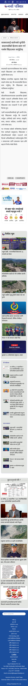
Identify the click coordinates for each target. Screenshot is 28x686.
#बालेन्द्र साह (10, 178)
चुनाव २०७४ (14, 634)
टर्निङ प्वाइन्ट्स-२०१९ (14, 652)
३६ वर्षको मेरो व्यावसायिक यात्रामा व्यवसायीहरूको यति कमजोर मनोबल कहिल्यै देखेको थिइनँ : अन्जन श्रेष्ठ (17, 393)
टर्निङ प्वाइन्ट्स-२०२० (14, 650)
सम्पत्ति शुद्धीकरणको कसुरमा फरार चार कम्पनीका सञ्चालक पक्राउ (17, 415)
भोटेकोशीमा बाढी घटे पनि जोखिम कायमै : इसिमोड (14, 275)
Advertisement (14, 657)
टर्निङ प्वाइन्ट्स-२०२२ (14, 645)
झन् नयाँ (14, 622)
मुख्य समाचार (5, 14)
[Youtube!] (20, 2)
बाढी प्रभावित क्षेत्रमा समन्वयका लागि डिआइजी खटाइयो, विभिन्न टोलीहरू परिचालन (12, 318)
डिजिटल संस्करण (14, 38)
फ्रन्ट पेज (13, 14)
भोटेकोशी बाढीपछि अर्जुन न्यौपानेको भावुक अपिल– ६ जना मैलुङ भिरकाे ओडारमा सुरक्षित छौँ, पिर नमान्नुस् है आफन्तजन (17, 405)
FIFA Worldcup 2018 (14, 636)
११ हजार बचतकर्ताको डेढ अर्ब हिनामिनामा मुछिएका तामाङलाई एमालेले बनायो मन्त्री (13, 582)
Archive (14, 662)
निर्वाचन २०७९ (14, 627)
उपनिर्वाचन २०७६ (14, 624)
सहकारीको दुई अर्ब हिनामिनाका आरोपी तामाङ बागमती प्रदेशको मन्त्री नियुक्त (12, 521)
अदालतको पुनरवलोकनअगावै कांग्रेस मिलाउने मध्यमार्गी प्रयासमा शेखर (11, 603)
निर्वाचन (14, 629)
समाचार (20, 14)
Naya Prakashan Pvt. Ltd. (14, 664)
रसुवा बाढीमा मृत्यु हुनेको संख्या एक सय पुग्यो (13, 296)
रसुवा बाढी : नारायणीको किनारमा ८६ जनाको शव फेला (12, 253)
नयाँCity (14, 620)
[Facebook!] (17, 2)
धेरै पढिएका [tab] (6, 363)
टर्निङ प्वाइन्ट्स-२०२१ (14, 648)
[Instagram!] (23, 2)
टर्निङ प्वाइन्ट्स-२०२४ (14, 643)
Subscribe (14, 659)
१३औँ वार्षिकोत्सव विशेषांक (14, 638)
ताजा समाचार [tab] (6, 423)
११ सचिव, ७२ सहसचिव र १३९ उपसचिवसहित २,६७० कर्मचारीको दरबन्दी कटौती (17, 369)
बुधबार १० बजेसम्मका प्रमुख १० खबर (12, 355)
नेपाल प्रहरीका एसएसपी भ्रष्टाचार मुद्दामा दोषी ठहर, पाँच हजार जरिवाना (13, 561)
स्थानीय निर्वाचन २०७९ (14, 631)
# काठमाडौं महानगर (20, 178)
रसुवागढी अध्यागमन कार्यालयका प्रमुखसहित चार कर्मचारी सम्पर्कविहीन (17, 384)
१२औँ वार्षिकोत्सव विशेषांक (14, 641)
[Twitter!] (18, 2)
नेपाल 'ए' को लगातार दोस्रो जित (11, 338)
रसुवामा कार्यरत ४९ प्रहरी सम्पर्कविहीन (16, 376)
